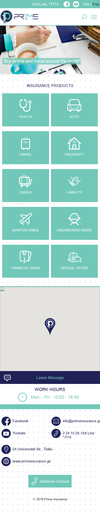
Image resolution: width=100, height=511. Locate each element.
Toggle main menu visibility (94, 16)
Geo (86, 4)
